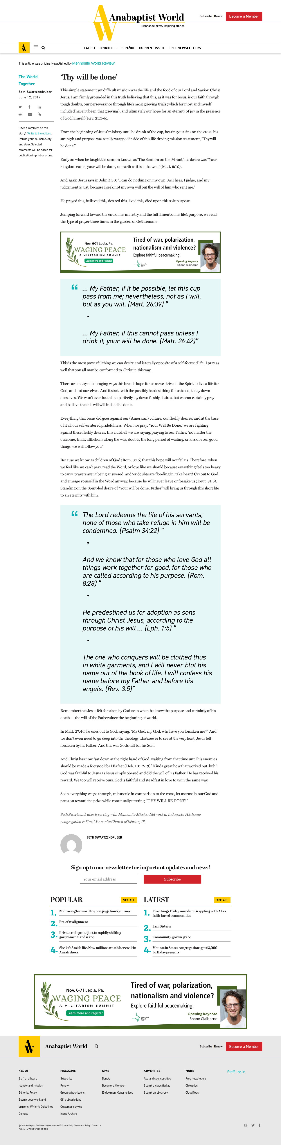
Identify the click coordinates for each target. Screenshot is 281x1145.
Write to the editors (39, 133)
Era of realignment (73, 922)
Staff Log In (236, 1071)
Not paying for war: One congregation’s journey (94, 911)
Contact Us (96, 1125)
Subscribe (206, 16)
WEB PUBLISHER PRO (38, 1129)
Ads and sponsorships (157, 1078)
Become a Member (244, 16)
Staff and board (28, 1078)
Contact (23, 1114)
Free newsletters (196, 1078)
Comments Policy (82, 1125)
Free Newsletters (185, 48)
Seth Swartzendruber (35, 92)
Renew (218, 16)
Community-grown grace (172, 937)
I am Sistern (162, 927)
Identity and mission (31, 1085)
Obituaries (192, 1085)
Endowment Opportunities (117, 1093)
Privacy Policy (67, 1125)
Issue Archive (68, 1114)
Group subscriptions (72, 1093)
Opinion (107, 48)
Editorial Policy (28, 1093)
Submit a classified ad (157, 1085)
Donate (106, 1078)
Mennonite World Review (93, 63)
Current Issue (152, 48)
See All (129, 900)
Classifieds (192, 1093)
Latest (90, 48)
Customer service (71, 1107)
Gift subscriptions (70, 1100)
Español (128, 48)
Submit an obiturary (156, 1093)
